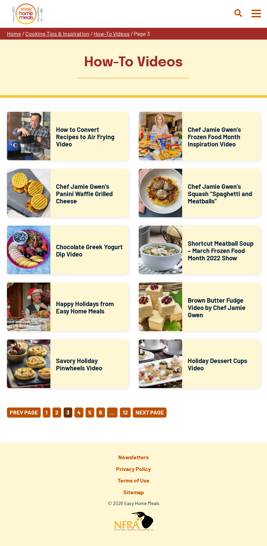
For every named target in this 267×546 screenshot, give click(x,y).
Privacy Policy (133, 468)
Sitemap (133, 492)
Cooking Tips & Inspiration (57, 33)
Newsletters (133, 457)
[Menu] (256, 14)
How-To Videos (112, 33)
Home (14, 33)
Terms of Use (133, 480)
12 (125, 412)
